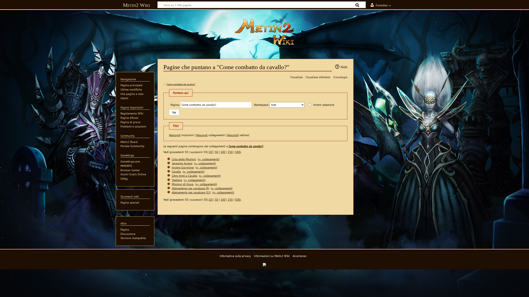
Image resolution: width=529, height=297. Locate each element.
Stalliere (177, 180)
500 (237, 152)
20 (211, 152)
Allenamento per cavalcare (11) (191, 192)
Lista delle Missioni (184, 159)
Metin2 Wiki (136, 5)
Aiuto (344, 66)
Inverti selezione (323, 105)
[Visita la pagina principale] (264, 32)
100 (222, 152)
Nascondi (175, 135)
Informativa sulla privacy (235, 256)
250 (230, 152)
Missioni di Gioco (183, 184)
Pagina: (175, 105)
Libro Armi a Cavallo (184, 176)
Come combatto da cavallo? (181, 84)
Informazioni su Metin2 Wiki (272, 256)
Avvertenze (299, 256)
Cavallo (176, 171)
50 (216, 152)
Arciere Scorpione (183, 167)
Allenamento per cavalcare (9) (190, 188)
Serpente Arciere (182, 163)
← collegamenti (209, 159)
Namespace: (261, 105)
